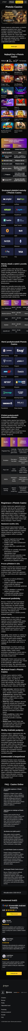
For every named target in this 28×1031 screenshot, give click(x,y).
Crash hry (16, 61)
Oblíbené (3, 60)
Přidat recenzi (14, 914)
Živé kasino (10, 61)
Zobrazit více (13, 973)
